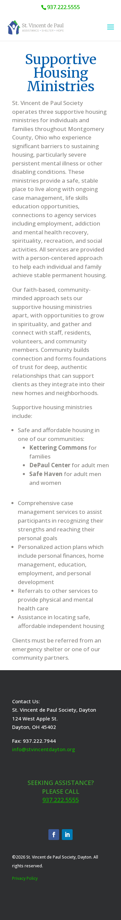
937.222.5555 (60, 800)
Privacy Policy (25, 878)
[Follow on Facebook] (53, 834)
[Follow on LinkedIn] (67, 834)
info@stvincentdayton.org (43, 749)
